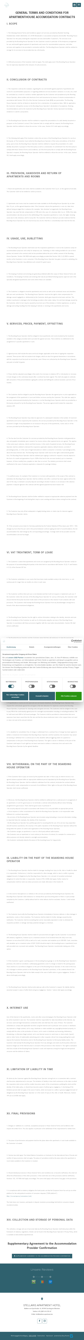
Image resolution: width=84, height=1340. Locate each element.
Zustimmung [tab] (11, 647)
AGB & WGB (32, 1336)
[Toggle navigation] (79, 5)
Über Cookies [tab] (73, 647)
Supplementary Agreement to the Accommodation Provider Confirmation (42, 1256)
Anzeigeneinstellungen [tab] (52, 647)
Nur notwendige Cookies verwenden (15, 696)
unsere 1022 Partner (16, 657)
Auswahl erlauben (42, 696)
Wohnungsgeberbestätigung (19, 1336)
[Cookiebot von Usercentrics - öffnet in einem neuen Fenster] (73, 641)
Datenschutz (41, 1336)
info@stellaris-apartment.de (44, 1314)
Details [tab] (31, 647)
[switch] (32, 686)
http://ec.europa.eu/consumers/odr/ (19, 1196)
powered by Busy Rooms (62, 1336)
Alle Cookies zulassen (69, 696)
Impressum (49, 1336)
